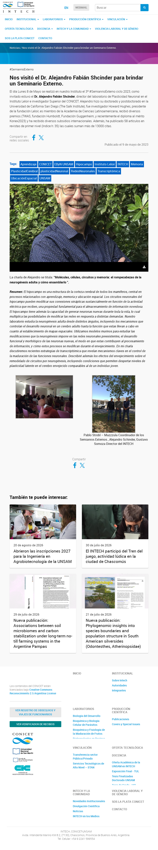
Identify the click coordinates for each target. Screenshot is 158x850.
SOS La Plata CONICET (19, 38)
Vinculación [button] (116, 19)
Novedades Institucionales (89, 801)
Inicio (9, 19)
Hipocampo (84, 164)
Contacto (45, 38)
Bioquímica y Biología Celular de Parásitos (86, 723)
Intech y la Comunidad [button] (73, 28)
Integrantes (119, 690)
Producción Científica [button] (85, 19)
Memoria (137, 164)
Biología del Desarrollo (86, 716)
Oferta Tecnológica (19, 28)
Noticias (78, 811)
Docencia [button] (44, 28)
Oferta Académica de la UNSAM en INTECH (126, 764)
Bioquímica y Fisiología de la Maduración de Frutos (89, 731)
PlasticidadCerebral (24, 171)
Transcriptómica (108, 171)
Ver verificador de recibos (35, 724)
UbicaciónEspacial (24, 178)
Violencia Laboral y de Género (116, 28)
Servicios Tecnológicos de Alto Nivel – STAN (88, 765)
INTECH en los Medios (86, 816)
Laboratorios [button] (53, 19)
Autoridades (119, 685)
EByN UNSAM (63, 164)
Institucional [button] (27, 19)
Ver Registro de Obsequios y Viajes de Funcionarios (35, 712)
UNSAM (45, 178)
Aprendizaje (28, 164)
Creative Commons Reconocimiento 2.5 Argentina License (33, 691)
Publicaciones (120, 719)
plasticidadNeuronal (54, 171)
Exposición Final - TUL (125, 771)
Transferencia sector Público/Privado (85, 756)
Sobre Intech (119, 680)
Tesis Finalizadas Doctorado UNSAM (123, 778)
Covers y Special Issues (126, 724)
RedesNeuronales (83, 171)
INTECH (123, 164)
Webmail (81, 7)
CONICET (45, 164)
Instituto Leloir (105, 164)
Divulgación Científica (86, 806)
